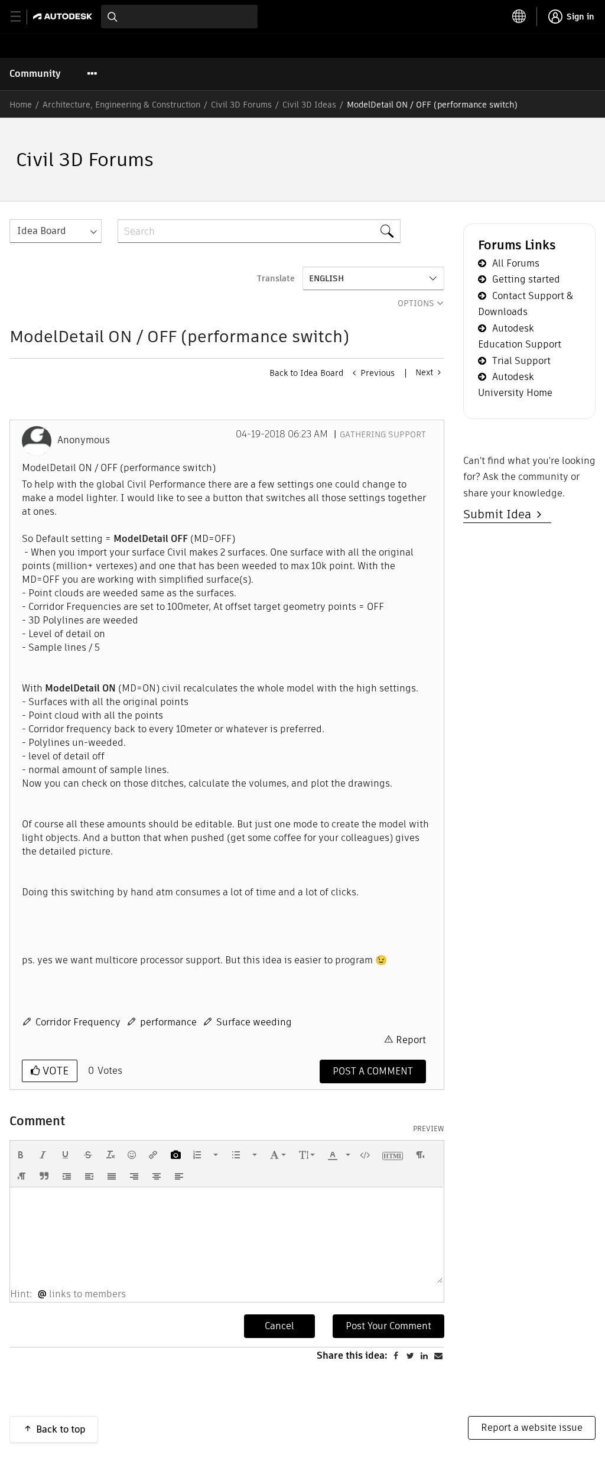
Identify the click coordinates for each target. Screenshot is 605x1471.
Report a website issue (532, 1427)
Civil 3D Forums (241, 105)
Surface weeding (254, 1022)
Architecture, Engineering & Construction (121, 105)
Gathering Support (383, 434)
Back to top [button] (61, 1429)
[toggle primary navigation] (22, 16)
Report (411, 1040)
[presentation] (20, 1154)
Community (35, 73)
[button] (20, 1154)
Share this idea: (352, 1355)
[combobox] (179, 16)
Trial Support (521, 361)
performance (168, 1022)
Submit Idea (500, 514)
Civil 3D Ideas (309, 105)
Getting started (526, 279)
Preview (428, 1128)
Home (20, 105)
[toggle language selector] (519, 16)
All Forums (515, 263)
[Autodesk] (64, 16)
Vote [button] (54, 1070)
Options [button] (416, 303)
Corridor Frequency (78, 1022)
